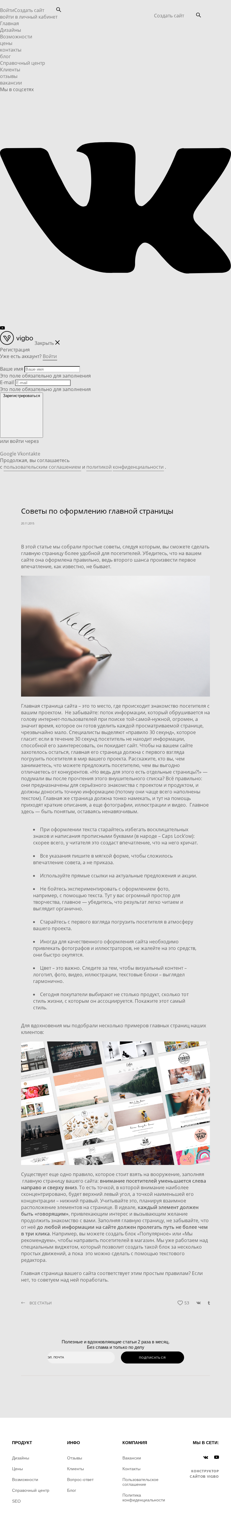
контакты (10, 49)
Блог (71, 1490)
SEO (16, 1501)
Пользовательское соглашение (140, 1482)
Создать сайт (169, 15)
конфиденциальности (138, 467)
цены (6, 43)
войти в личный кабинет (28, 16)
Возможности (16, 36)
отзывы (8, 76)
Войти (7, 10)
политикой (99, 467)
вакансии (11, 82)
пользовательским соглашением (42, 467)
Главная (9, 23)
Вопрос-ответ (80, 1479)
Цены (17, 1468)
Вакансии (131, 1458)
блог (5, 56)
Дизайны (10, 30)
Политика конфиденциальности (143, 1497)
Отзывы (74, 1458)
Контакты (131, 1468)
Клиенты (10, 69)
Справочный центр (22, 63)
